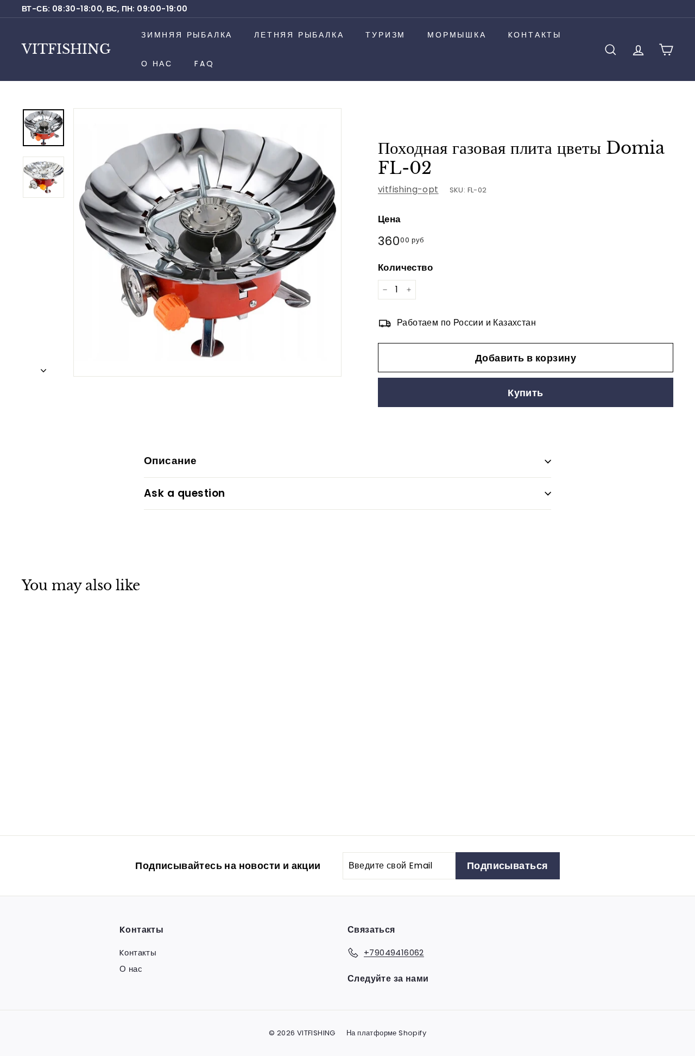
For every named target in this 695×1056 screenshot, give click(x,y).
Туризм (385, 34)
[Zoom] (207, 242)
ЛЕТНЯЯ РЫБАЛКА (299, 34)
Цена (389, 219)
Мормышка (456, 34)
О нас (157, 63)
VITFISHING (66, 49)
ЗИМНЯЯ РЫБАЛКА (186, 34)
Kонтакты (534, 34)
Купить (526, 392)
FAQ (204, 63)
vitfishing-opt (408, 189)
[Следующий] (43, 367)
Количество (405, 267)
